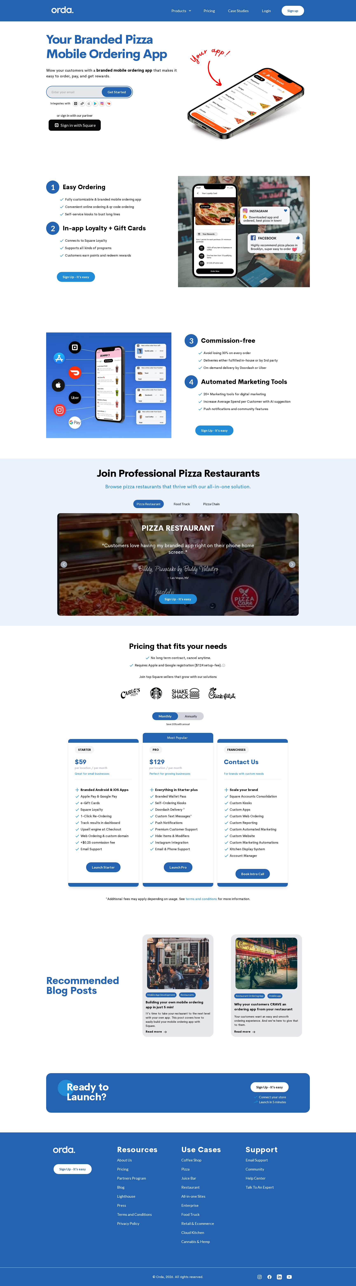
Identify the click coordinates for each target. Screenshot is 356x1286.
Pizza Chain (211, 504)
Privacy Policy (128, 1223)
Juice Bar (188, 1178)
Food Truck (182, 504)
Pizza (185, 1169)
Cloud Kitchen (192, 1232)
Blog (120, 1187)
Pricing (209, 10)
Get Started (117, 92)
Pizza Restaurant (148, 504)
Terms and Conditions (134, 1214)
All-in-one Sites (193, 1196)
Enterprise (190, 1205)
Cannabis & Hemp (195, 1241)
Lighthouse (126, 1196)
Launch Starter (103, 867)
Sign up (292, 11)
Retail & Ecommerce (197, 1223)
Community (255, 1169)
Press (121, 1205)
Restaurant (190, 1187)
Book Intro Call (252, 874)
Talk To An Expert (260, 1187)
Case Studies (238, 10)
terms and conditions (201, 899)
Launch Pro (178, 867)
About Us (124, 1160)
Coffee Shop (191, 1160)
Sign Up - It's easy (76, 277)
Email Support (257, 1160)
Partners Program (131, 1178)
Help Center (256, 1178)
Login (266, 10)
